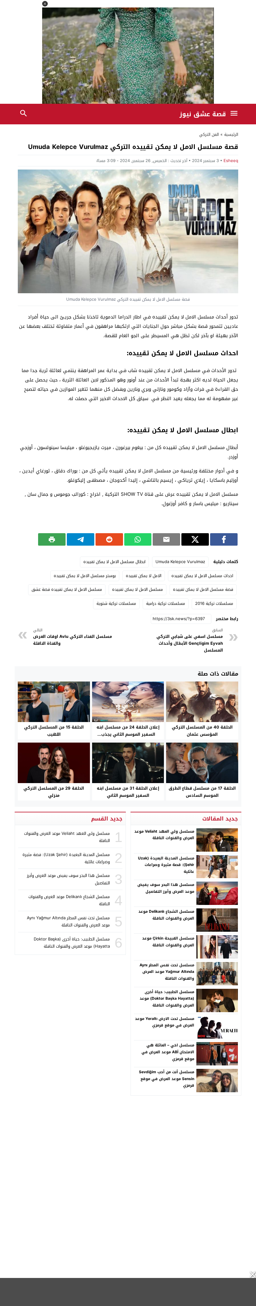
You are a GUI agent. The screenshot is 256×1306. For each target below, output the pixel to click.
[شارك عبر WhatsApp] (138, 539)
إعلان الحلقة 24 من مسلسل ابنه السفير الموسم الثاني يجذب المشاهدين (128, 734)
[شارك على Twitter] (195, 539)
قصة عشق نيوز (203, 114)
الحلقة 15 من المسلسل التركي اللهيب (54, 730)
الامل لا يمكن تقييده (143, 576)
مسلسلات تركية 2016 (214, 603)
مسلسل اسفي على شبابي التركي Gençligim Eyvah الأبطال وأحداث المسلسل (189, 640)
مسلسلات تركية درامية (165, 603)
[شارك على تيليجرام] (80, 539)
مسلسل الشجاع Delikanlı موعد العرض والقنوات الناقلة (166, 915)
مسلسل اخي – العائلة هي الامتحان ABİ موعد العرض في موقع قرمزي (167, 1052)
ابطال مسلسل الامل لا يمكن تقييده (114, 562)
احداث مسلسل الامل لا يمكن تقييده (202, 576)
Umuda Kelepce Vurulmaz (180, 562)
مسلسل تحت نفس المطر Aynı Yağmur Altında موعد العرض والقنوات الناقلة (167, 972)
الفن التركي (209, 134)
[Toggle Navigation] (235, 114)
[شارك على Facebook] (224, 539)
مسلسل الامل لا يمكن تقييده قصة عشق (67, 589)
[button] (45, 4)
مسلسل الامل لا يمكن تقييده (137, 589)
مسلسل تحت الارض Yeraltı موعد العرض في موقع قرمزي (164, 1022)
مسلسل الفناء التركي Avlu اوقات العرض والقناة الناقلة (72, 637)
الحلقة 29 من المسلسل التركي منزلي (53, 791)
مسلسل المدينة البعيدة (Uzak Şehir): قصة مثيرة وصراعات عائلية (166, 865)
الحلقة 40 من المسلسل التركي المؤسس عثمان (202, 730)
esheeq (231, 161)
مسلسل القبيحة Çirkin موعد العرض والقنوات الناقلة (168, 942)
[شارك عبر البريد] (166, 539)
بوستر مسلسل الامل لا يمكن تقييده (85, 576)
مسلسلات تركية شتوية (116, 603)
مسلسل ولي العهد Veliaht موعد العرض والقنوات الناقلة (164, 835)
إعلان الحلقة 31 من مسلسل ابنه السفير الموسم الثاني (128, 791)
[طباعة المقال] (52, 539)
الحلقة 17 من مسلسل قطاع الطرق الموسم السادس (202, 791)
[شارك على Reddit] (109, 539)
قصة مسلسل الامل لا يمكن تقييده (203, 589)
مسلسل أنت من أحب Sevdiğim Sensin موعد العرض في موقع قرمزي (166, 1079)
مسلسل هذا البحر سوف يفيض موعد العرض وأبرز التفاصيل (165, 888)
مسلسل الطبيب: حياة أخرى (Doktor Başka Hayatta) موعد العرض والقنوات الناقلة (167, 998)
